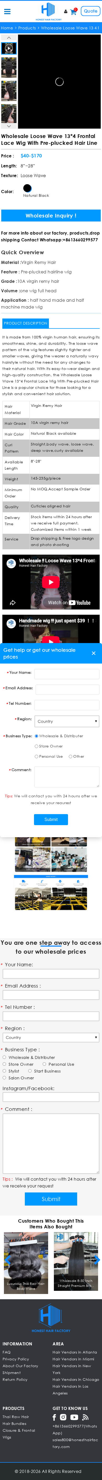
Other (78, 756)
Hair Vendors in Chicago (76, 1379)
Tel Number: (20, 703)
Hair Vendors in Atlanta (75, 1352)
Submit (51, 1199)
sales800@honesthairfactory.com (75, 1443)
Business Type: (19, 735)
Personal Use (51, 756)
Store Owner (51, 746)
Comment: (22, 769)
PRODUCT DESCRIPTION (25, 323)
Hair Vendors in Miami (73, 1358)
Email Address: (19, 687)
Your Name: (20, 672)
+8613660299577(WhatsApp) (75, 1429)
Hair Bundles (14, 1423)
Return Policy (15, 1379)
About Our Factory (20, 1365)
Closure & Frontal (19, 1430)
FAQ (7, 1352)
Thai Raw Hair (16, 1416)
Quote (91, 11)
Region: (24, 718)
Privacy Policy (16, 1358)
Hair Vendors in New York (72, 1369)
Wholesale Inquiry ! (51, 216)
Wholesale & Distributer (61, 735)
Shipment (12, 1372)
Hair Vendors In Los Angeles (70, 1390)
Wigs (7, 1437)
